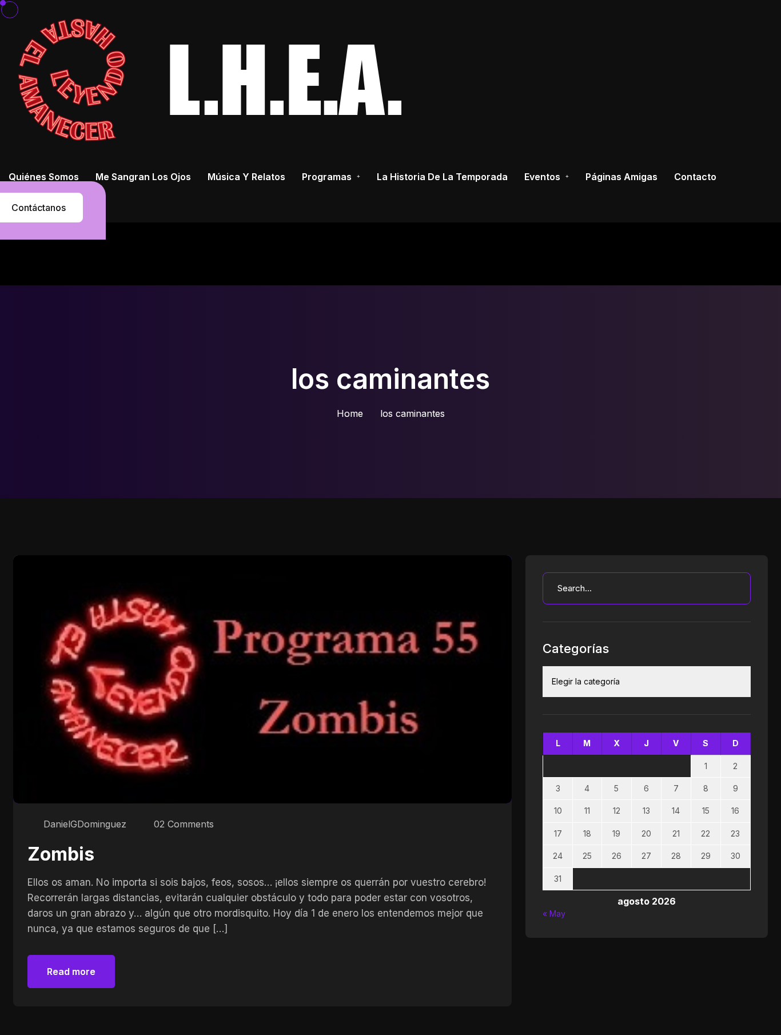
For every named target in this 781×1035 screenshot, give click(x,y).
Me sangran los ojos (143, 176)
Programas (327, 176)
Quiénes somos (44, 176)
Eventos (542, 176)
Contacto (695, 176)
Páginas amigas (621, 176)
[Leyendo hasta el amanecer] (215, 79)
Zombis (60, 854)
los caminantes (412, 413)
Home (350, 413)
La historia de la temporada (442, 176)
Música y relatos (246, 176)
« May (554, 913)
